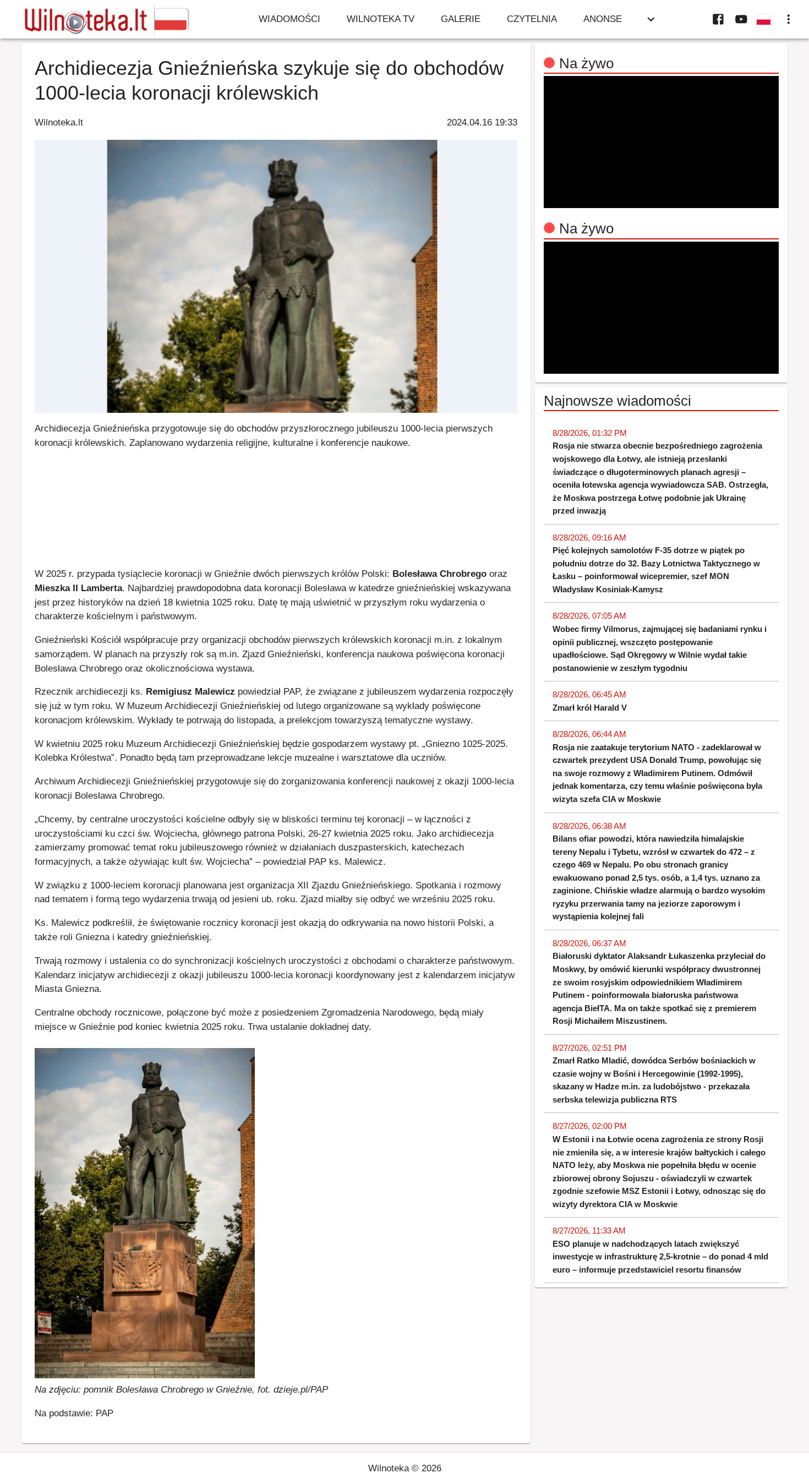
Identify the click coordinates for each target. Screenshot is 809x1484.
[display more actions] (788, 19)
